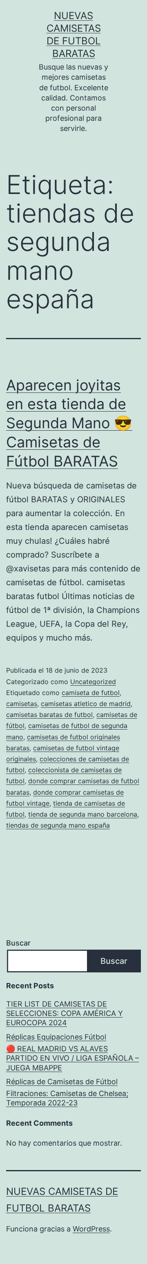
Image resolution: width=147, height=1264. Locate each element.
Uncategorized (93, 682)
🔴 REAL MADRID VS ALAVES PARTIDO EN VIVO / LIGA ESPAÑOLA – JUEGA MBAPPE (72, 1058)
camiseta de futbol (91, 693)
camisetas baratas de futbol (49, 714)
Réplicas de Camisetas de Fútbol (62, 1081)
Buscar (18, 943)
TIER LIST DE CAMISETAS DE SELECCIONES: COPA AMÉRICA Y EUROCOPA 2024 (64, 1013)
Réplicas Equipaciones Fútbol (56, 1037)
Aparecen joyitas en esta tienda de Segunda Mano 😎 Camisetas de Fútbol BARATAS (69, 423)
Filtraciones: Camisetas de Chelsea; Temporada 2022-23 (67, 1098)
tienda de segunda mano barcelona (82, 814)
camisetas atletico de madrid (86, 704)
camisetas (21, 704)
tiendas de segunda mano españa (58, 825)
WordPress (91, 1229)
